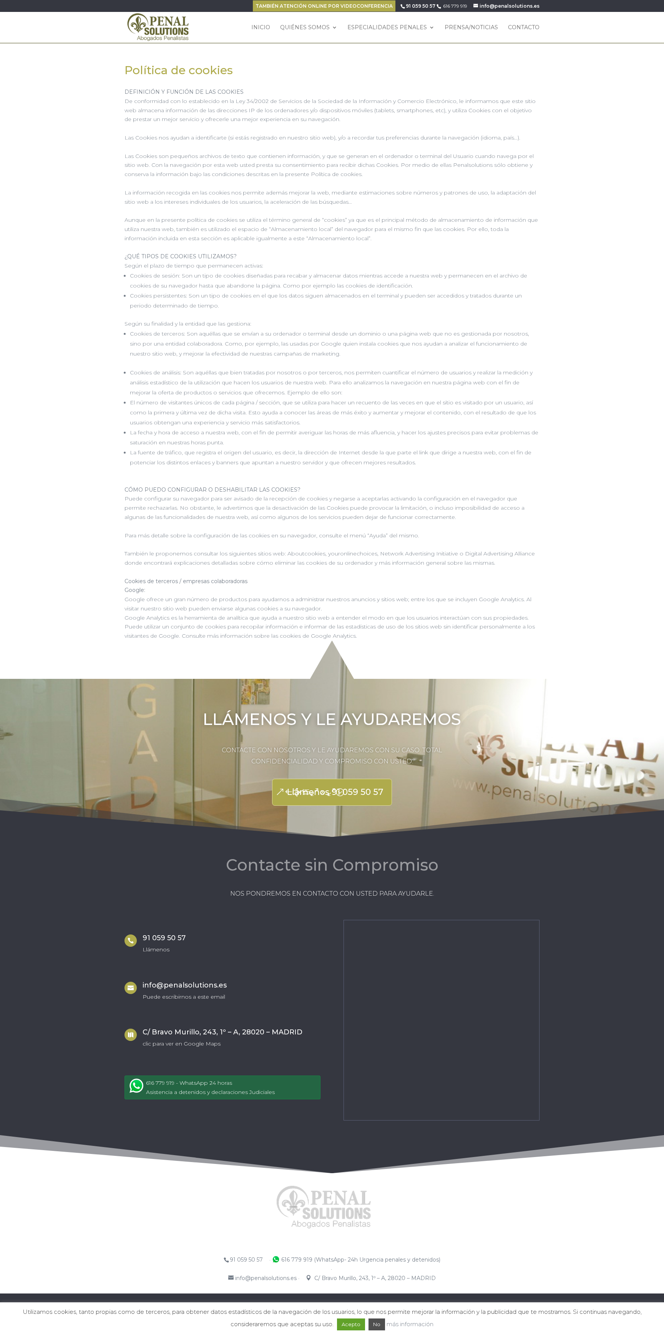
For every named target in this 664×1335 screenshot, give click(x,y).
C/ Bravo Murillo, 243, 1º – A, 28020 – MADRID (222, 1032)
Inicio (260, 28)
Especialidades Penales (387, 28)
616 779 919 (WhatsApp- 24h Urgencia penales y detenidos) (360, 1259)
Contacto (524, 28)
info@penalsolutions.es (185, 985)
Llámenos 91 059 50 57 (335, 792)
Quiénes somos (305, 28)
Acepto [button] (351, 1324)
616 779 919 (455, 6)
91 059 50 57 (420, 6)
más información (410, 1324)
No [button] (376, 1324)
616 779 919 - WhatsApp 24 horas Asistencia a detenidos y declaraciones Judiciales (210, 1087)
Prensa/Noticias (471, 28)
